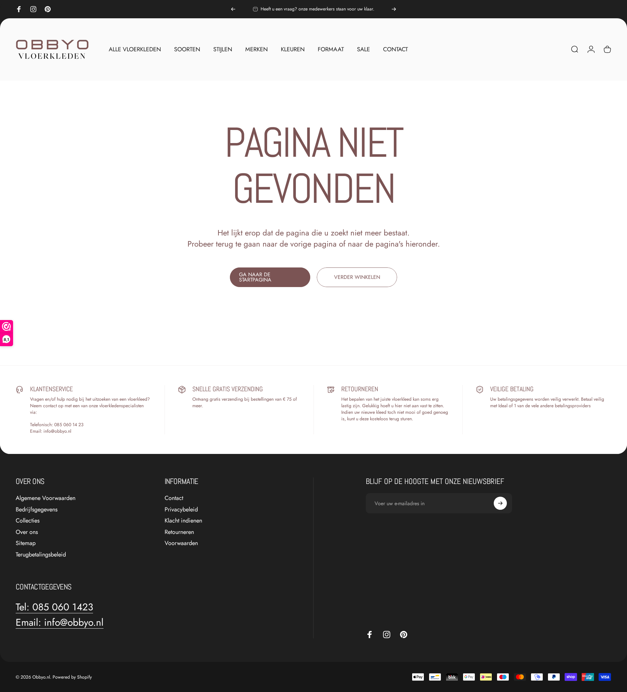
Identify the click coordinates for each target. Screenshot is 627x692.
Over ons (27, 532)
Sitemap (26, 543)
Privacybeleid (181, 509)
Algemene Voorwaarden (45, 498)
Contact (174, 498)
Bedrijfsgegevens (36, 509)
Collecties (28, 520)
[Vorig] (233, 9)
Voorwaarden (181, 543)
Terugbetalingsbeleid (41, 554)
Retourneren (179, 532)
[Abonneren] (500, 503)
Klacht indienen (183, 520)
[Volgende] (394, 9)
